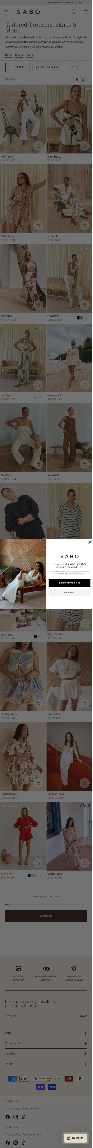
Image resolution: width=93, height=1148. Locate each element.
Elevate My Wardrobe (69, 582)
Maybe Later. (69, 592)
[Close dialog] (90, 542)
